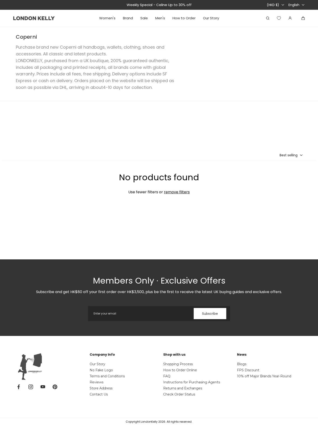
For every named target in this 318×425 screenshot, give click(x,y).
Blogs (241, 364)
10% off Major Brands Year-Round (264, 376)
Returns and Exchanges (182, 388)
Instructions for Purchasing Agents (191, 382)
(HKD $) (273, 5)
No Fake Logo (101, 370)
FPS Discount (248, 370)
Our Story (97, 364)
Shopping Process (178, 364)
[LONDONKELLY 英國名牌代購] (34, 18)
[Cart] (303, 18)
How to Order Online (180, 370)
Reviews (96, 382)
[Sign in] (290, 18)
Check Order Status (179, 394)
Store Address (101, 388)
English (293, 5)
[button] (291, 155)
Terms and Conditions (107, 376)
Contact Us (99, 394)
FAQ (166, 376)
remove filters (177, 192)
